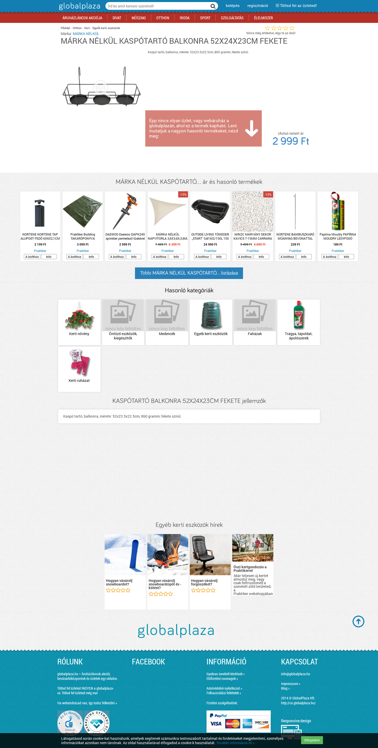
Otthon (77, 28)
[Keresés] (213, 6)
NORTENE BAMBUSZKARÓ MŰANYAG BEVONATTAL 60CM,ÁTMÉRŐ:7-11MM (295, 236)
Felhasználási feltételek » (223, 692)
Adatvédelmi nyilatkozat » (224, 688)
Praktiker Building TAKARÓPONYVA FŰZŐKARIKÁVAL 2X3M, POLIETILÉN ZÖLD (83, 236)
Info (48, 257)
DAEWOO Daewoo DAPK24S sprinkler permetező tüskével (125, 236)
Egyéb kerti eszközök (106, 28)
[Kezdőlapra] (79, 10)
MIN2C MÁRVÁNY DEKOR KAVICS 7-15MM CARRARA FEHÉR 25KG (252, 236)
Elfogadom (312, 740)
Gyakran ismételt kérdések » (225, 673)
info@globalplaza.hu (295, 673)
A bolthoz (32, 257)
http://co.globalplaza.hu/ (298, 702)
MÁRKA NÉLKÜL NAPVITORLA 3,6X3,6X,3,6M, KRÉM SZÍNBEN (168, 236)
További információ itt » (235, 742)
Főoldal (65, 28)
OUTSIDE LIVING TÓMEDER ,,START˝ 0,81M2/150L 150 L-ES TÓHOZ (210, 236)
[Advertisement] (189, 478)
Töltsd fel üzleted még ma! (80, 692)
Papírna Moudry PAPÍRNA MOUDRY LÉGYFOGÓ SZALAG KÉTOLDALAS (338, 236)
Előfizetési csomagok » (222, 678)
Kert (87, 28)
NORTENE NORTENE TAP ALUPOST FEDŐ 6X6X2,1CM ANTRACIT (40, 236)
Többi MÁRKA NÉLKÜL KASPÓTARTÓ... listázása (189, 273)
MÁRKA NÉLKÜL (86, 33)
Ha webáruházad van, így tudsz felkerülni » (87, 702)
